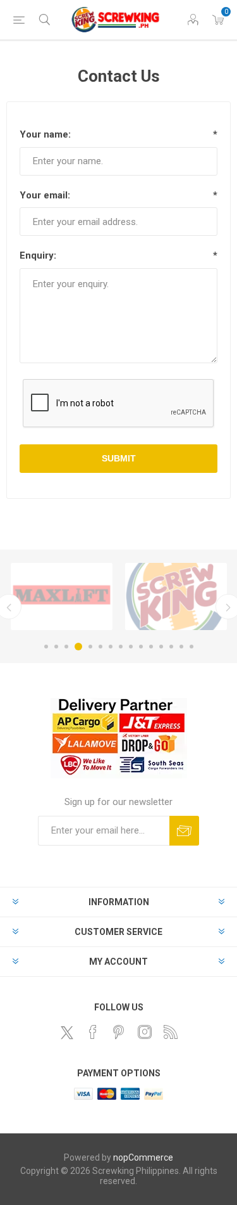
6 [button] (100, 646)
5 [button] (90, 646)
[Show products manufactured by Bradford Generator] (176, 596)
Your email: (45, 195)
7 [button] (110, 646)
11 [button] (151, 646)
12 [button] (161, 646)
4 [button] (78, 646)
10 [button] (141, 646)
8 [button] (121, 646)
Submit (119, 458)
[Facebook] (93, 1032)
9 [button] (131, 646)
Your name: (45, 134)
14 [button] (181, 646)
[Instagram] (145, 1032)
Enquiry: (38, 255)
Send (184, 831)
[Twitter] (67, 1032)
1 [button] (46, 646)
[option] (61, 596)
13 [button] (171, 646)
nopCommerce (143, 1157)
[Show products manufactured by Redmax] (61, 596)
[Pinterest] (119, 1032)
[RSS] (171, 1032)
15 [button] (191, 646)
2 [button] (56, 646)
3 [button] (66, 646)
